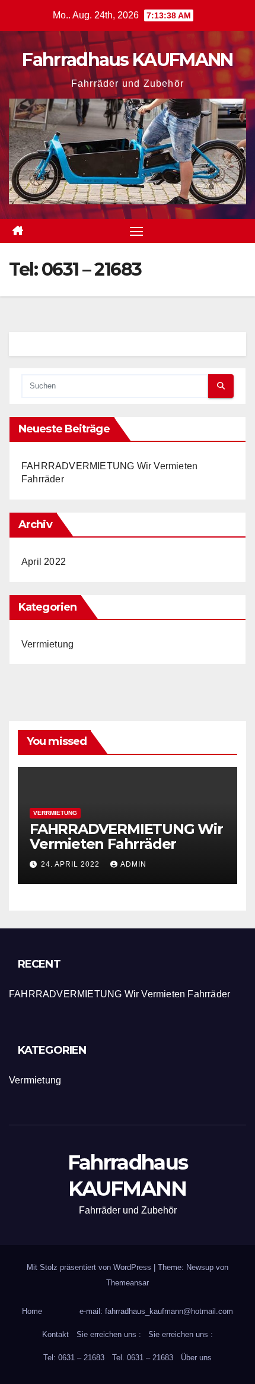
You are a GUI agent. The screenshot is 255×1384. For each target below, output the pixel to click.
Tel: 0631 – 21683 (73, 1357)
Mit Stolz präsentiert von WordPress (90, 1267)
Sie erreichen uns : (108, 1334)
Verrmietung (47, 644)
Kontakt (55, 1334)
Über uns (196, 1357)
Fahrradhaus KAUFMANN (127, 60)
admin (133, 864)
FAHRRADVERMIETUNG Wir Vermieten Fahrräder (126, 836)
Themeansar (127, 1282)
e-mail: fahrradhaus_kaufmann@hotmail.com (156, 1311)
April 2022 (43, 562)
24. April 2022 (71, 864)
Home (32, 1311)
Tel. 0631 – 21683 (142, 1357)
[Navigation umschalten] (136, 231)
